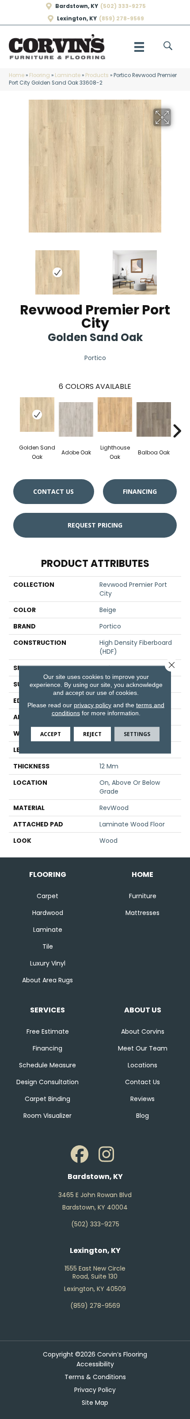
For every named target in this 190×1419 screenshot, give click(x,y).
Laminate (67, 75)
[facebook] (79, 1154)
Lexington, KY (77, 18)
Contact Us (53, 491)
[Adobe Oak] (76, 419)
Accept (50, 734)
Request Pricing (95, 525)
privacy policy (92, 705)
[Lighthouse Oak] (114, 414)
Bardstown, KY (76, 6)
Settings (137, 734)
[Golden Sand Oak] (37, 414)
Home (16, 75)
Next (176, 268)
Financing (140, 491)
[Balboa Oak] (153, 419)
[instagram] (106, 1154)
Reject (92, 734)
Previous (13, 268)
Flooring (39, 75)
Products (97, 75)
